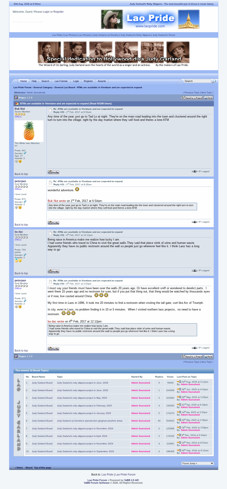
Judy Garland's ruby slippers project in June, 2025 (82, 390)
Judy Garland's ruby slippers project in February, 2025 (84, 405)
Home (23, 81)
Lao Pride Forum (22, 87)
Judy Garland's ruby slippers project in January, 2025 (84, 413)
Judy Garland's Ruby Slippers (135, 35)
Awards (102, 81)
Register (58, 11)
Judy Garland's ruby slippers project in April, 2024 (82, 436)
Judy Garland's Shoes (164, 35)
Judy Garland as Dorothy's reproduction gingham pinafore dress (89, 420)
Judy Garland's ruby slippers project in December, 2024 (85, 428)
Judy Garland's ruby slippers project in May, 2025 (82, 398)
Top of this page (42, 467)
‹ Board (28, 467)
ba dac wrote (56, 321)
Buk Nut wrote (57, 201)
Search (45, 81)
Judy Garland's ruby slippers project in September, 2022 (85, 451)
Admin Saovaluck (35, 92)
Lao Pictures (84, 35)
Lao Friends (61, 81)
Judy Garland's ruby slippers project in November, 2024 (85, 443)
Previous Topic (191, 92)
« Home (19, 467)
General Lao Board (65, 87)
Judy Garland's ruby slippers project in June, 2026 (82, 383)
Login (46, 11)
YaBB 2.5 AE (131, 480)
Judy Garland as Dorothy (105, 35)
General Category (43, 87)
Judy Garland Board (42, 383)
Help (34, 81)
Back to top (21, 174)
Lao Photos (70, 35)
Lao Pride (57, 35)
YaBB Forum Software (97, 482)
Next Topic (206, 92)
